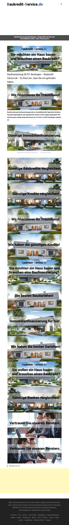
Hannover (32, 505)
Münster (25, 507)
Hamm (21, 520)
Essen (10, 505)
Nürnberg (38, 505)
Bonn (20, 507)
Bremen (20, 505)
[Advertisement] (34, 21)
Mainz (34, 517)
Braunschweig (45, 510)
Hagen (57, 517)
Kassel (51, 517)
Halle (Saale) (32, 515)
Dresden (25, 505)
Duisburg (45, 505)
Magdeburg (41, 515)
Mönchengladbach (25, 510)
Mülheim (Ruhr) (39, 520)
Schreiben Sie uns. (14, 466)
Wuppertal (57, 505)
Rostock (44, 517)
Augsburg (45, 507)
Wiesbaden (52, 507)
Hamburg (16, 502)
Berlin (10, 502)
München (22, 502)
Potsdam (48, 520)
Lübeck (19, 517)
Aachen (24, 515)
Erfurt (39, 517)
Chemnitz (14, 515)
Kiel (19, 515)
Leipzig (14, 505)
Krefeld (13, 517)
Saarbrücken (29, 520)
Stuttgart (43, 502)
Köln (27, 502)
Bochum (51, 505)
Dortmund (57, 502)
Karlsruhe (31, 507)
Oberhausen (26, 517)
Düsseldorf (49, 502)
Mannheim (38, 507)
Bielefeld (15, 507)
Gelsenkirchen (36, 510)
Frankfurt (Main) (34, 502)
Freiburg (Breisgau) (53, 515)
